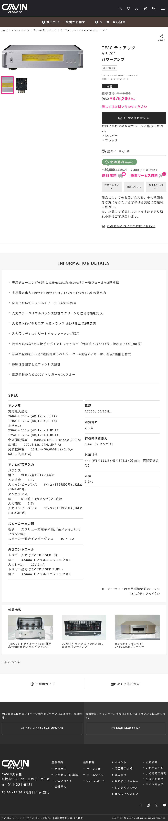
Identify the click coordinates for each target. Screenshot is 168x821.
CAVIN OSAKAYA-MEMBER (44, 728)
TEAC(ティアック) (143, 593)
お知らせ (152, 762)
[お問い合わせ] (153, 8)
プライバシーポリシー (40, 818)
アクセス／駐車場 (66, 775)
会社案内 (60, 786)
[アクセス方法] (128, 8)
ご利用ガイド (45, 684)
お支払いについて (156, 186)
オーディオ (93, 769)
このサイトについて (13, 818)
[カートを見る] (145, 8)
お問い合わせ (154, 779)
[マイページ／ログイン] (136, 8)
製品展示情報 (123, 768)
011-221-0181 (20, 785)
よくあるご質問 (128, 684)
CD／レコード (95, 781)
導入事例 (120, 775)
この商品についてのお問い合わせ (131, 226)
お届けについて (112, 186)
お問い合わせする (136, 118)
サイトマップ (154, 784)
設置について (134, 186)
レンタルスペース (126, 787)
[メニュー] (163, 8)
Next (86, 57)
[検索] (120, 8)
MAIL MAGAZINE (128, 728)
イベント (120, 762)
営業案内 (60, 769)
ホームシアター (96, 775)
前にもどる (12, 662)
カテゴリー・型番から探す (65, 22)
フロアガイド (63, 781)
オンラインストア (126, 794)
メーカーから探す (113, 22)
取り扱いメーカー (126, 781)
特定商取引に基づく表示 (68, 818)
